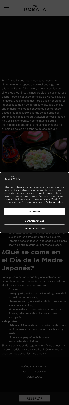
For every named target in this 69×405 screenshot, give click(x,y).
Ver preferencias (34, 220)
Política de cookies (54, 202)
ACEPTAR (34, 211)
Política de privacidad (34, 228)
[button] (63, 178)
